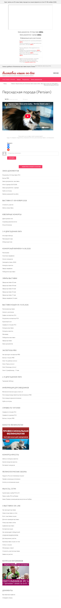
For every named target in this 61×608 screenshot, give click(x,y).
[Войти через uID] (8, 145)
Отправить (12, 158)
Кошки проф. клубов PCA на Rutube (31, 166)
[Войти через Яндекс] (8, 150)
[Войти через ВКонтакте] (8, 147)
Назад (5, 83)
